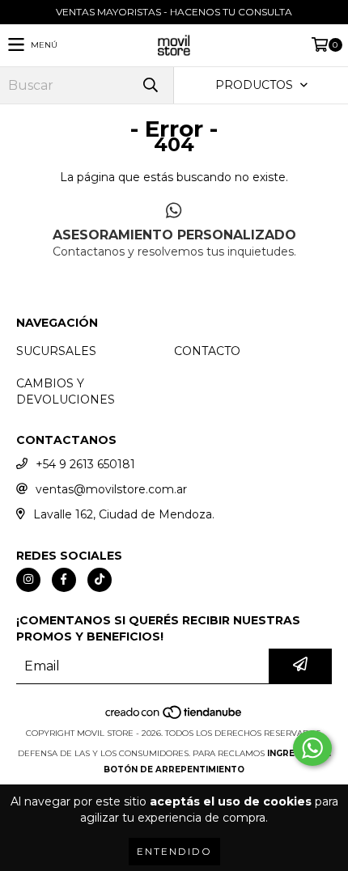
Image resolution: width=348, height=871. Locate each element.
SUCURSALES (56, 351)
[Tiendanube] (174, 717)
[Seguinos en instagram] (28, 580)
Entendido (174, 851)
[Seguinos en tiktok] (99, 580)
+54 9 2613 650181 (85, 464)
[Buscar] (150, 85)
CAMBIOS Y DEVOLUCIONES (65, 391)
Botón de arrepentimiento (174, 769)
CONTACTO (207, 351)
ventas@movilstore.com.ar (111, 489)
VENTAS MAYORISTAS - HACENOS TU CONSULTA (174, 12)
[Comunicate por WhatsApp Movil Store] (312, 748)
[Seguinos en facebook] (64, 580)
